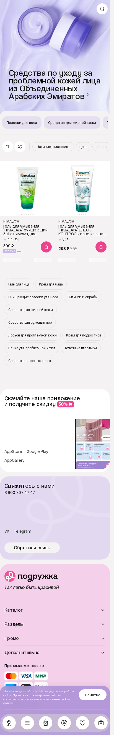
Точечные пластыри (80, 348)
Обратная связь (32, 547)
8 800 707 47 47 (19, 492)
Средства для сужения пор (30, 322)
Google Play (37, 451)
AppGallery (14, 460)
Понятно (92, 695)
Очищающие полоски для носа (33, 297)
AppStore (13, 451)
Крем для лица (51, 284)
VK (6, 531)
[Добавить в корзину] (46, 246)
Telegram (22, 531)
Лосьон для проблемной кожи (32, 335)
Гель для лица (19, 284)
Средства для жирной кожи (72, 122)
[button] (19, 146)
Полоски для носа (22, 122)
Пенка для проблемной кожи (31, 348)
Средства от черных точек (29, 361)
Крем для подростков (83, 335)
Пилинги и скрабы (82, 297)
